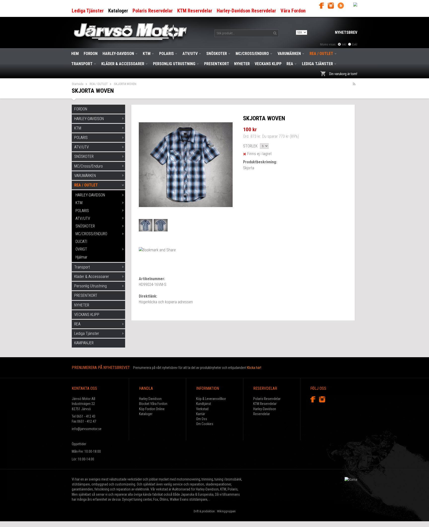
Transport (82, 63)
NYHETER (242, 63)
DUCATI (81, 241)
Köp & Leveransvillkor (211, 399)
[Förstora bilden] (186, 164)
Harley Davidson (150, 399)
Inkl (344, 44)
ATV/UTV (190, 53)
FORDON (91, 53)
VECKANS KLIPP (268, 63)
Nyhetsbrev (346, 32)
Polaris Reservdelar (267, 399)
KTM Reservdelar (265, 404)
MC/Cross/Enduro (252, 53)
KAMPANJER (84, 343)
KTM (146, 53)
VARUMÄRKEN (289, 53)
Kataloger (145, 414)
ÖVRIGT (81, 249)
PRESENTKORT (216, 63)
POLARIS (166, 53)
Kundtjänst (203, 404)
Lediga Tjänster (317, 63)
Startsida (77, 84)
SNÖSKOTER (216, 53)
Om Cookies (204, 424)
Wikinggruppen (226, 511)
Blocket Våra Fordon (153, 404)
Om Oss (201, 419)
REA (289, 63)
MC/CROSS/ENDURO (91, 233)
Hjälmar (81, 257)
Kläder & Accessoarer (122, 63)
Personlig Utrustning (174, 63)
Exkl (354, 44)
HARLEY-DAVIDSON (118, 53)
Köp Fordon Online (152, 409)
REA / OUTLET (321, 53)
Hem (75, 53)
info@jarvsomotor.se (87, 429)
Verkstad (202, 409)
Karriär (200, 414)
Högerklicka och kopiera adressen (166, 302)
